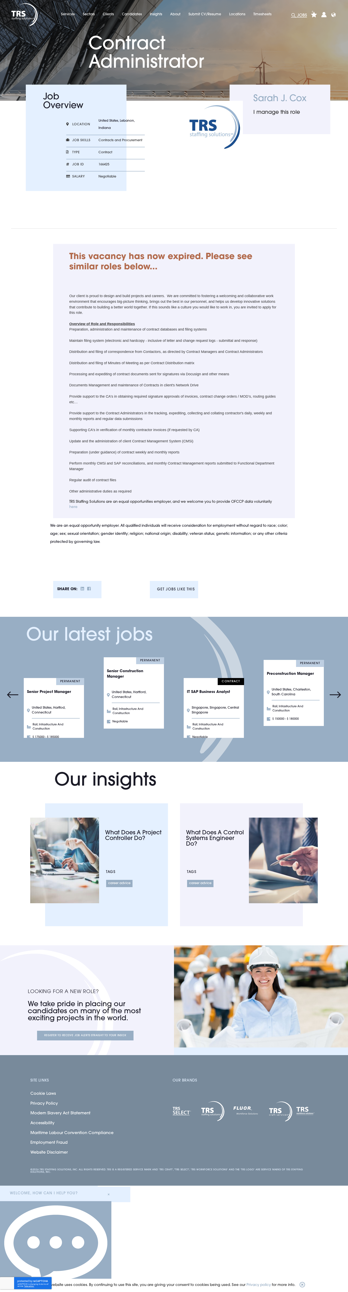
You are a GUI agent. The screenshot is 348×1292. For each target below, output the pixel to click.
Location (81, 124)
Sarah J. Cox (280, 98)
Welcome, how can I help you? (44, 1193)
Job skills (81, 140)
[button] (302, 1285)
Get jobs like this (176, 589)
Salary (78, 176)
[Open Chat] (55, 1246)
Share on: (67, 589)
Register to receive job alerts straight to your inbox (85, 1035)
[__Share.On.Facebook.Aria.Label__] (89, 589)
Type (76, 152)
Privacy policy (258, 1285)
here (73, 507)
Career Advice (119, 883)
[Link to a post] (64, 860)
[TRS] (24, 14)
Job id (78, 164)
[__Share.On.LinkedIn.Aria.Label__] (82, 589)
